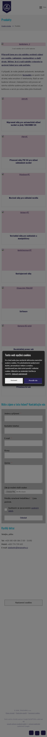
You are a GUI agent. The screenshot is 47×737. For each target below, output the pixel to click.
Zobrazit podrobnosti (19, 374)
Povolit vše (33, 381)
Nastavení (14, 380)
